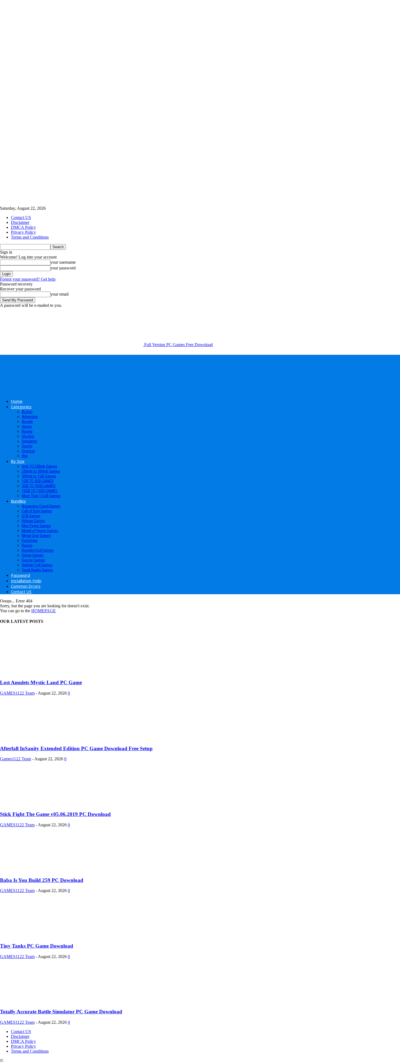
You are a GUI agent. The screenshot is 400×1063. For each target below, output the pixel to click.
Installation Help (26, 580)
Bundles (18, 501)
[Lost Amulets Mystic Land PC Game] (44, 672)
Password (20, 575)
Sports (27, 446)
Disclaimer (20, 222)
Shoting (28, 436)
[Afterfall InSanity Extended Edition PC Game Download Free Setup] (44, 737)
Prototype (30, 540)
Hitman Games (33, 520)
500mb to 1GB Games (39, 476)
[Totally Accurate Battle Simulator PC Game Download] (44, 1001)
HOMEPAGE (43, 610)
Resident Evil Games (38, 550)
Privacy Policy (23, 232)
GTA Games (31, 516)
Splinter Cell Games (37, 565)
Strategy (28, 451)
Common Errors (26, 586)
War (25, 456)
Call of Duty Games (37, 511)
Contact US (21, 217)
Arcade (27, 421)
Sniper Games (33, 555)
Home (17, 401)
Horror (27, 426)
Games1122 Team (15, 758)
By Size (17, 461)
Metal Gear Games (36, 535)
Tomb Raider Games (37, 569)
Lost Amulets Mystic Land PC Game (41, 682)
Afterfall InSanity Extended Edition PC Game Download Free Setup (76, 748)
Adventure (30, 416)
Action (27, 411)
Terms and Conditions (30, 237)
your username (63, 262)
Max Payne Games (36, 525)
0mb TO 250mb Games (39, 466)
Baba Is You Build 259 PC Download (41, 880)
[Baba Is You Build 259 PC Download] (44, 869)
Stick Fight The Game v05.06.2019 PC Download (55, 814)
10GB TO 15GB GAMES (39, 490)
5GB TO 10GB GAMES (39, 486)
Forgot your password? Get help (28, 279)
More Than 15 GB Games (41, 495)
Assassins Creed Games (41, 506)
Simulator (29, 441)
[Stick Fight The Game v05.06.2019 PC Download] (44, 803)
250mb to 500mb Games (41, 471)
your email (59, 294)
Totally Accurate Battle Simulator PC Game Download (61, 1011)
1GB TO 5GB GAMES (38, 481)
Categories (21, 406)
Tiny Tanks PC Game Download (36, 946)
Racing (27, 431)
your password (63, 268)
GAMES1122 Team (17, 693)
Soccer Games (33, 560)
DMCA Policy (23, 227)
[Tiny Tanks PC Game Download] (44, 935)
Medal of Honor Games (40, 530)
